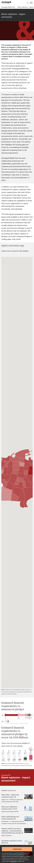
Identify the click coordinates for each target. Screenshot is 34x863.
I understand (17, 849)
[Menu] (31, 3)
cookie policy (14, 861)
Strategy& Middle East (8, 7)
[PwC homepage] (6, 2)
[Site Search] (28, 3)
